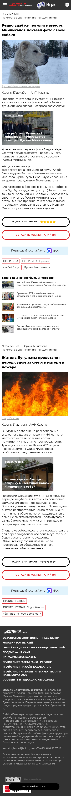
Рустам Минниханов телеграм (21, 86)
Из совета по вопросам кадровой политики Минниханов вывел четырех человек (40, 316)
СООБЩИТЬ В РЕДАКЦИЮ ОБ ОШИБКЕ (28, 679)
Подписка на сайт (16, 652)
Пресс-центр (50, 637)
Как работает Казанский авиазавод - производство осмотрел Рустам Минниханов (41, 283)
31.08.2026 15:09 (11, 346)
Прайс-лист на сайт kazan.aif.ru (27, 666)
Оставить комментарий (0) (36, 234)
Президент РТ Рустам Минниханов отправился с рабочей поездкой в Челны (39, 294)
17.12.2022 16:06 (10, 14)
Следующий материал (34, 787)
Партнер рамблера (32, 779)
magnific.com (10, 418)
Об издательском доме (20, 637)
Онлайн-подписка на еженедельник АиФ (34, 647)
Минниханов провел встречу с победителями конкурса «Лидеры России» (41, 305)
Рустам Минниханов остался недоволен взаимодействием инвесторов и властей (38, 327)
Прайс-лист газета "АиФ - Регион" (27, 662)
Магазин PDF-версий (18, 642)
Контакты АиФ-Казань (19, 657)
